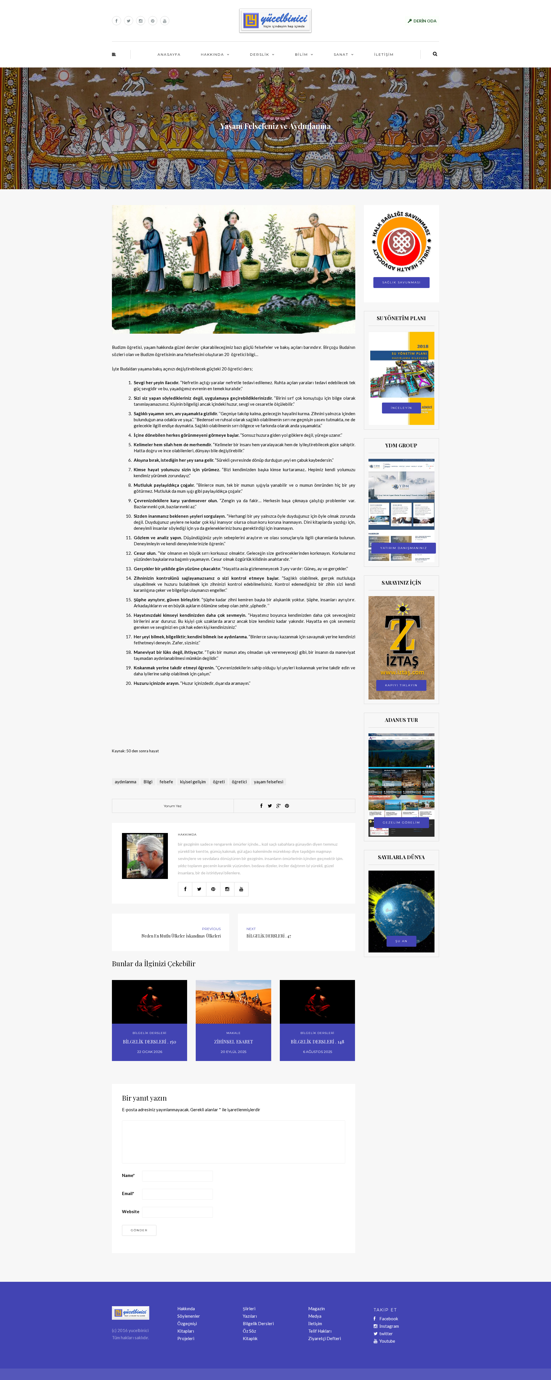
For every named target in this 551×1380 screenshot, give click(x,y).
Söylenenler (188, 1316)
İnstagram (389, 1326)
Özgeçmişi (187, 1323)
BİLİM (301, 54)
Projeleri (185, 1338)
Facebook (388, 1318)
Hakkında (186, 1308)
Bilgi (147, 781)
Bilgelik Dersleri (258, 1323)
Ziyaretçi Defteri (324, 1338)
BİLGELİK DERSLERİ (149, 1033)
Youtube (387, 1341)
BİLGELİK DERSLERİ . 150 (149, 1042)
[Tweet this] (269, 806)
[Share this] (261, 806)
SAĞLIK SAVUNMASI (401, 282)
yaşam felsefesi (268, 781)
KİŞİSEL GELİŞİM (275, 118)
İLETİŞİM (384, 54)
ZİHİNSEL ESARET (233, 1042)
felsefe (166, 781)
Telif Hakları (319, 1330)
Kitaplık (250, 1338)
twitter (386, 1333)
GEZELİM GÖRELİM (401, 822)
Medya (314, 1316)
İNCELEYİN (401, 408)
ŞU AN (401, 941)
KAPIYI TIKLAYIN (401, 685)
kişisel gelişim (193, 781)
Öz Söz (249, 1330)
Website (130, 1211)
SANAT (341, 54)
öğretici (239, 781)
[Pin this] (287, 806)
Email (128, 1193)
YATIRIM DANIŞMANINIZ (403, 548)
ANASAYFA (169, 54)
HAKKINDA (212, 54)
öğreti (219, 781)
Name (128, 1175)
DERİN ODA (425, 20)
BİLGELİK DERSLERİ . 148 (317, 1042)
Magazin (316, 1308)
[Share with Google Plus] (278, 806)
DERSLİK (259, 54)
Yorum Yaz (173, 806)
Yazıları (250, 1316)
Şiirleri (249, 1308)
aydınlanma (125, 781)
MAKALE (233, 1033)
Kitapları (185, 1330)
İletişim (315, 1323)
